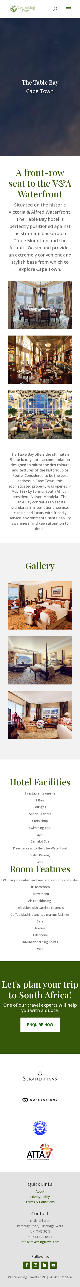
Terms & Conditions (40, 1202)
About (40, 1191)
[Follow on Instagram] (35, 1265)
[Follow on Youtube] (53, 1265)
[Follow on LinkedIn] (44, 1265)
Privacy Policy (40, 1197)
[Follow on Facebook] (26, 1265)
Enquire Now (40, 1025)
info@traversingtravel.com (40, 1242)
